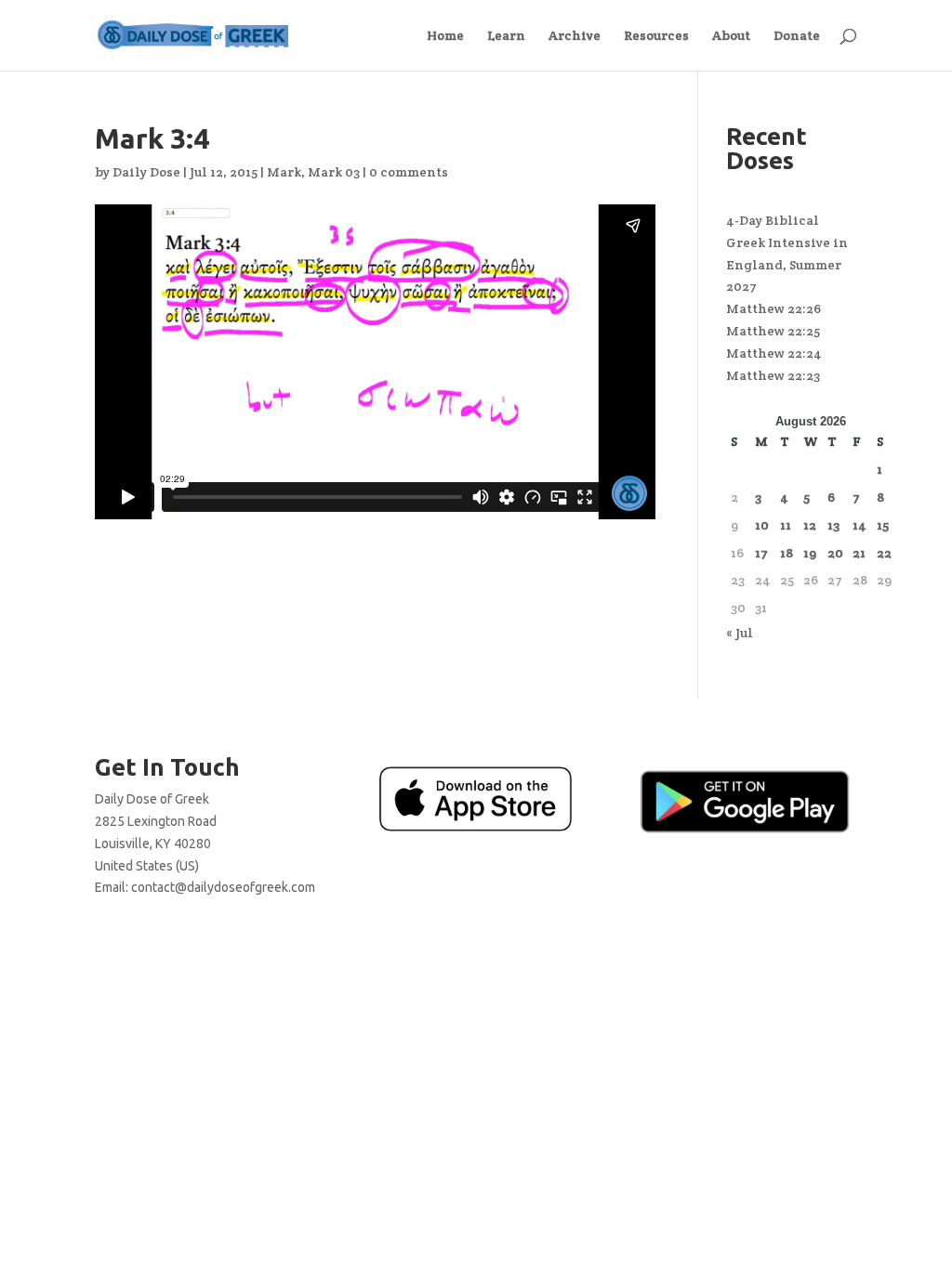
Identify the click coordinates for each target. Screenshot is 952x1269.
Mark (284, 172)
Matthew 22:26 (773, 308)
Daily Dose (146, 172)
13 (833, 525)
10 (762, 525)
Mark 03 (334, 172)
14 (859, 525)
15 (883, 525)
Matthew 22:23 (773, 375)
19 (809, 552)
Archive (575, 36)
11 (785, 525)
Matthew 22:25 (773, 330)
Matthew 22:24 (774, 353)
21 (859, 552)
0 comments (408, 172)
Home (445, 36)
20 (835, 552)
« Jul (739, 632)
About (731, 36)
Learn (506, 36)
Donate (797, 36)
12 (809, 525)
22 (884, 552)
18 (786, 552)
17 (761, 552)
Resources (656, 36)
